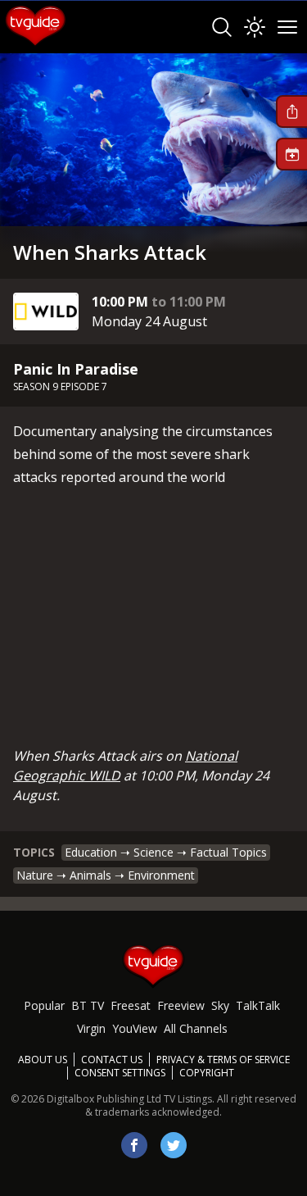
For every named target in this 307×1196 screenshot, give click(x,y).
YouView (134, 1028)
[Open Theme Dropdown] (255, 27)
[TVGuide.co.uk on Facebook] (134, 1145)
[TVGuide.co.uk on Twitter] (173, 1145)
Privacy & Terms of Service (223, 1059)
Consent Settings (119, 1073)
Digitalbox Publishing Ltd (104, 1099)
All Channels (196, 1028)
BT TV (87, 1005)
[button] (291, 111)
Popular (44, 1005)
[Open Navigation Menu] (287, 27)
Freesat (131, 1005)
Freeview (181, 1005)
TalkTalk (258, 1005)
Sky (220, 1005)
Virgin (91, 1028)
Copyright (206, 1073)
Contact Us (111, 1059)
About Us (42, 1059)
